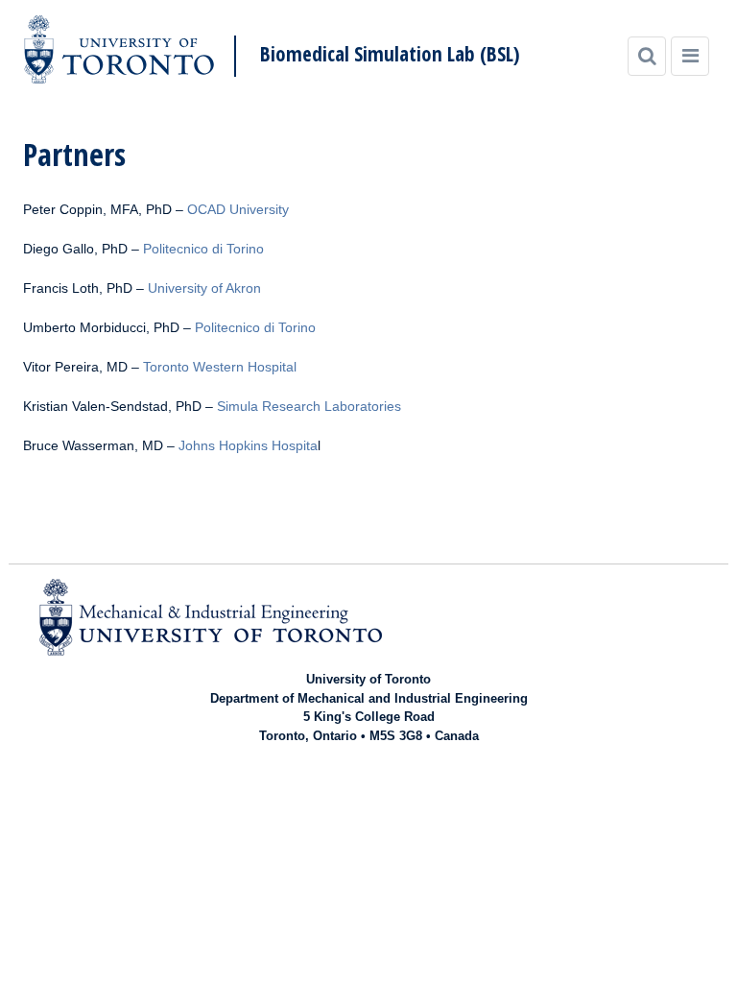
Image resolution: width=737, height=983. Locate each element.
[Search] (647, 56)
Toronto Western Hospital (220, 366)
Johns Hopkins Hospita (248, 445)
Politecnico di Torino (203, 248)
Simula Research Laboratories (309, 406)
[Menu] (690, 56)
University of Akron (204, 288)
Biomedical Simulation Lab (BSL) (390, 54)
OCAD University (238, 209)
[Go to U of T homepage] (119, 49)
